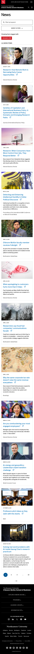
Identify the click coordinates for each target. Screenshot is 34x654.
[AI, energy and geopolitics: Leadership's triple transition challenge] (17, 451)
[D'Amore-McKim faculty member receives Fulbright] (17, 228)
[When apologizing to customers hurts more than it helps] (17, 270)
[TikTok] (27, 648)
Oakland (23, 633)
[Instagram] (20, 648)
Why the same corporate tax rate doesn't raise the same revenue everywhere (16, 380)
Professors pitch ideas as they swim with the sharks (15, 512)
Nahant (9, 633)
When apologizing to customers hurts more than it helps (15, 285)
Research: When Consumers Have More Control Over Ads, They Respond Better (16, 153)
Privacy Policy (19, 641)
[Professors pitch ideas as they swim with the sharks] (17, 497)
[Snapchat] (24, 648)
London (29, 630)
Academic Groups (16, 605)
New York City (16, 633)
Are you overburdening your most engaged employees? (16, 424)
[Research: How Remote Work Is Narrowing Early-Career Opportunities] (17, 55)
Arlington (5, 630)
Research (6, 38)
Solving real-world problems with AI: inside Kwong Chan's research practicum (16, 549)
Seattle (7, 636)
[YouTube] (14, 648)
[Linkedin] (17, 648)
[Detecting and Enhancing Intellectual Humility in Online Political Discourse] (17, 180)
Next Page (17, 581)
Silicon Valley (13, 636)
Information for (16, 610)
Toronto (20, 636)
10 (28, 575)
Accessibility (27, 641)
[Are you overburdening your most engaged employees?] (17, 409)
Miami (4, 633)
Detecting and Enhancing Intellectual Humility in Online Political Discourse (14, 197)
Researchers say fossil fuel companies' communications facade (14, 328)
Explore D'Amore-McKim (16, 595)
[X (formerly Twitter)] (10, 648)
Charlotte (23, 630)
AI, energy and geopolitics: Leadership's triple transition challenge (14, 467)
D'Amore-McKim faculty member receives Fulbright (16, 243)
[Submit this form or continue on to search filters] (4, 22)
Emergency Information (7, 641)
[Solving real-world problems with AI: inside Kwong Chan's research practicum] (17, 532)
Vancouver (26, 636)
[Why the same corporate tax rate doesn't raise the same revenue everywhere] (17, 359)
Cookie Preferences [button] (16, 651)
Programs (16, 600)
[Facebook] (7, 648)
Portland (29, 633)
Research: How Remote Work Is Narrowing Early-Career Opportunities (15, 72)
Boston (11, 630)
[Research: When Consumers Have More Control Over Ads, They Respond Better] (17, 136)
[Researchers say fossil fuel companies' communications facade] (17, 311)
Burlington (17, 630)
